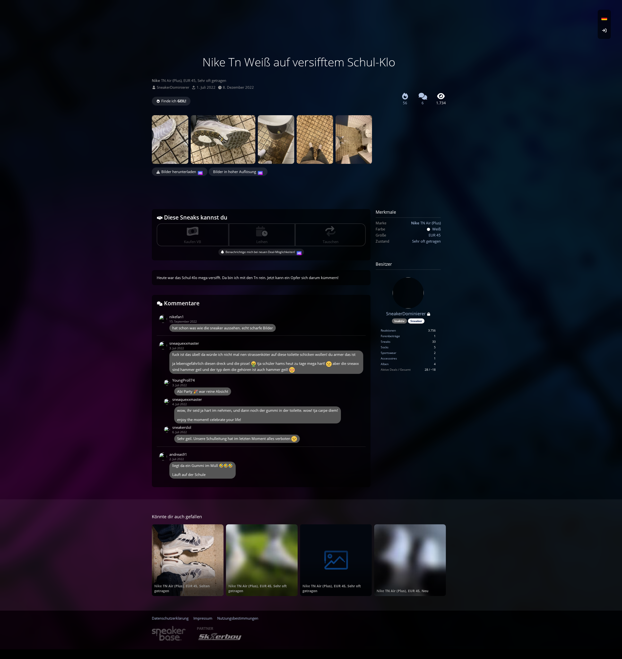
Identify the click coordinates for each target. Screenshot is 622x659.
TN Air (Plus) (426, 222)
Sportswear (388, 353)
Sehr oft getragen (426, 241)
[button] (604, 18)
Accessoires (389, 358)
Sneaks (385, 342)
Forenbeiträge (390, 336)
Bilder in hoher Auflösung (234, 171)
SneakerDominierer (173, 87)
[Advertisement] (298, 189)
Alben (385, 364)
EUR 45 (435, 235)
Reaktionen (388, 330)
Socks (385, 347)
